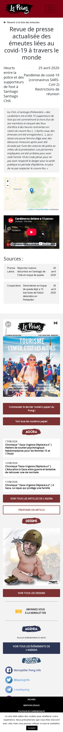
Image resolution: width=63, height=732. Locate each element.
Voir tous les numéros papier (32, 421)
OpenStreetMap (42, 209)
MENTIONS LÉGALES (31, 705)
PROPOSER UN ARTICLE (31, 510)
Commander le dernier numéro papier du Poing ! (31, 408)
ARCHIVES (31, 699)
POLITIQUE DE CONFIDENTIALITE (31, 711)
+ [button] (8, 181)
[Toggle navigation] (50, 8)
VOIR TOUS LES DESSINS (31, 593)
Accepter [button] (32, 728)
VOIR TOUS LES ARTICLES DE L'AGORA (31, 498)
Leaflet (30, 209)
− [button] (8, 185)
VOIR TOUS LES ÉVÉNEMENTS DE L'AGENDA (31, 648)
